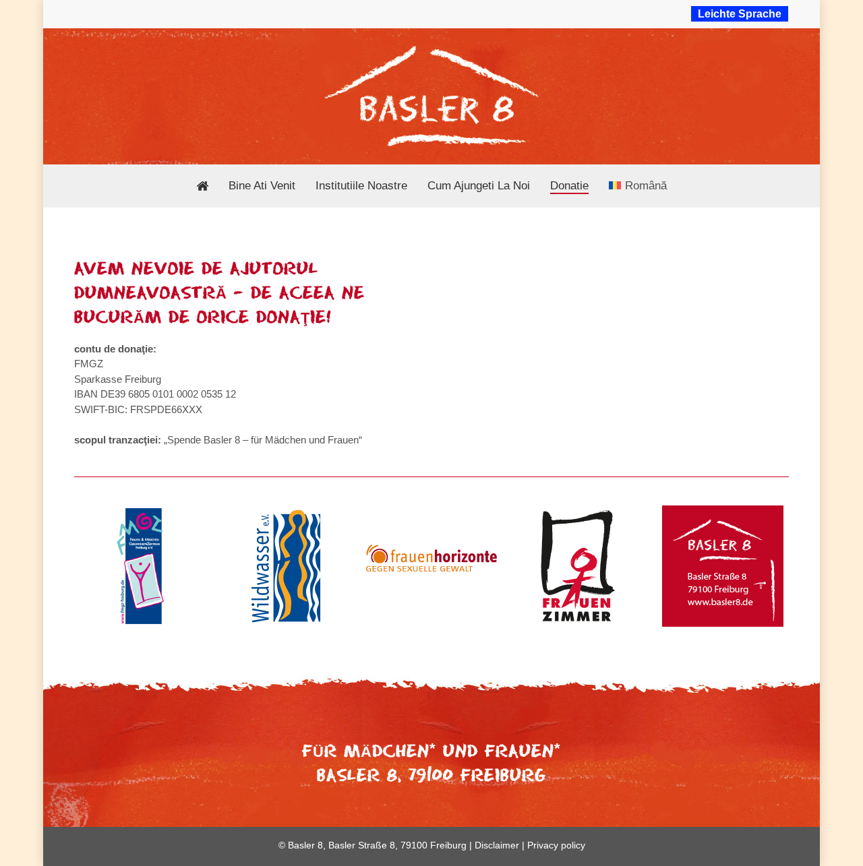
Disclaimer (497, 845)
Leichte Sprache (739, 14)
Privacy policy (556, 845)
